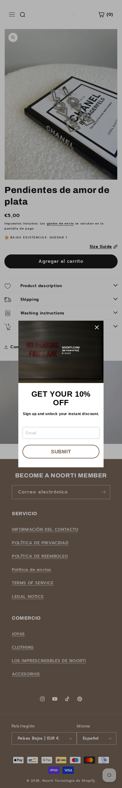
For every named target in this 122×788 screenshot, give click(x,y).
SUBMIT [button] (61, 452)
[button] (96, 327)
